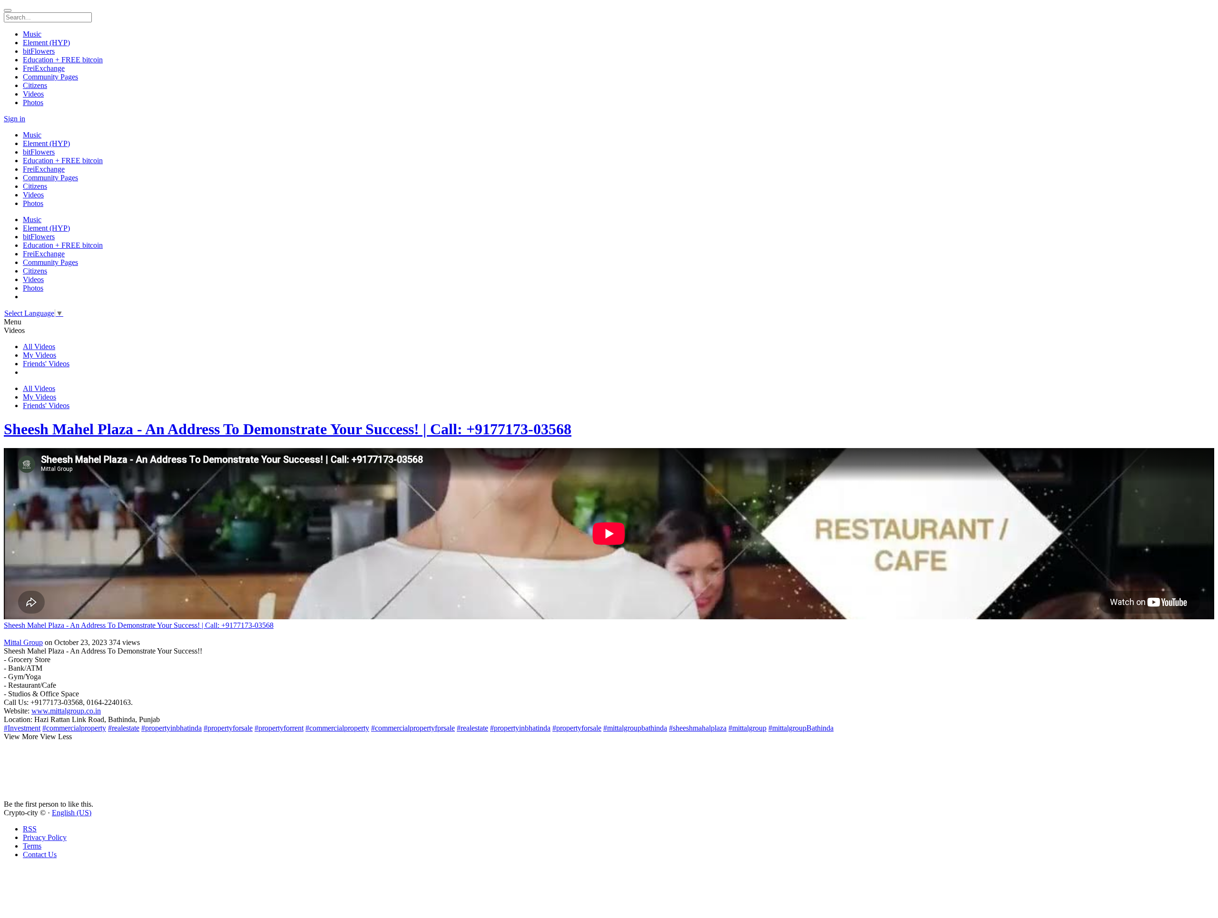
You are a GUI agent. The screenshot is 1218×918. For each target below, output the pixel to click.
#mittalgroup (747, 728)
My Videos (39, 355)
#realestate (123, 728)
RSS (30, 829)
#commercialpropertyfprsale (413, 728)
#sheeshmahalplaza (698, 728)
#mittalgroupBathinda (801, 728)
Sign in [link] (14, 119)
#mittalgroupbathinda (635, 728)
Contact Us (40, 854)
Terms (32, 846)
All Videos (39, 346)
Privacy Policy (45, 837)
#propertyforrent (279, 728)
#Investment (22, 728)
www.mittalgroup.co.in (66, 711)
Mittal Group (23, 642)
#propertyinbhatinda (171, 728)
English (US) (71, 813)
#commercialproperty (74, 728)
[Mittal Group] (609, 634)
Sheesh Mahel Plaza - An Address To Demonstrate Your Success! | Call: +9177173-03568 (287, 429)
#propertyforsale (228, 728)
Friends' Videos (46, 364)
